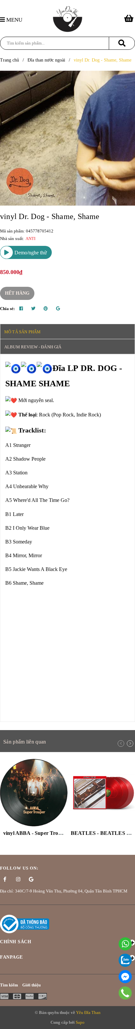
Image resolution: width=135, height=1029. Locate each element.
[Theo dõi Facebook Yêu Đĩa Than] (5, 879)
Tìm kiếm (9, 985)
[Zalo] (125, 960)
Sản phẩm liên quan (24, 741)
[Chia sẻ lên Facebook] (21, 309)
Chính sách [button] (15, 941)
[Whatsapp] (125, 943)
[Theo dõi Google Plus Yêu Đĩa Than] (31, 879)
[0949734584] (125, 993)
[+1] (58, 309)
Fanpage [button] (11, 957)
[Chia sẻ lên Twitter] (33, 309)
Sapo (80, 1022)
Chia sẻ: (7, 308)
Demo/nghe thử (30, 252)
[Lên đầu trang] (127, 1020)
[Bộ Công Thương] (24, 923)
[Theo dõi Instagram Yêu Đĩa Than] (18, 879)
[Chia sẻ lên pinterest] (46, 309)
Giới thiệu (31, 985)
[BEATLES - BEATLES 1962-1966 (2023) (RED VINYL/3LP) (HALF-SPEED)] (101, 792)
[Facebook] (125, 976)
